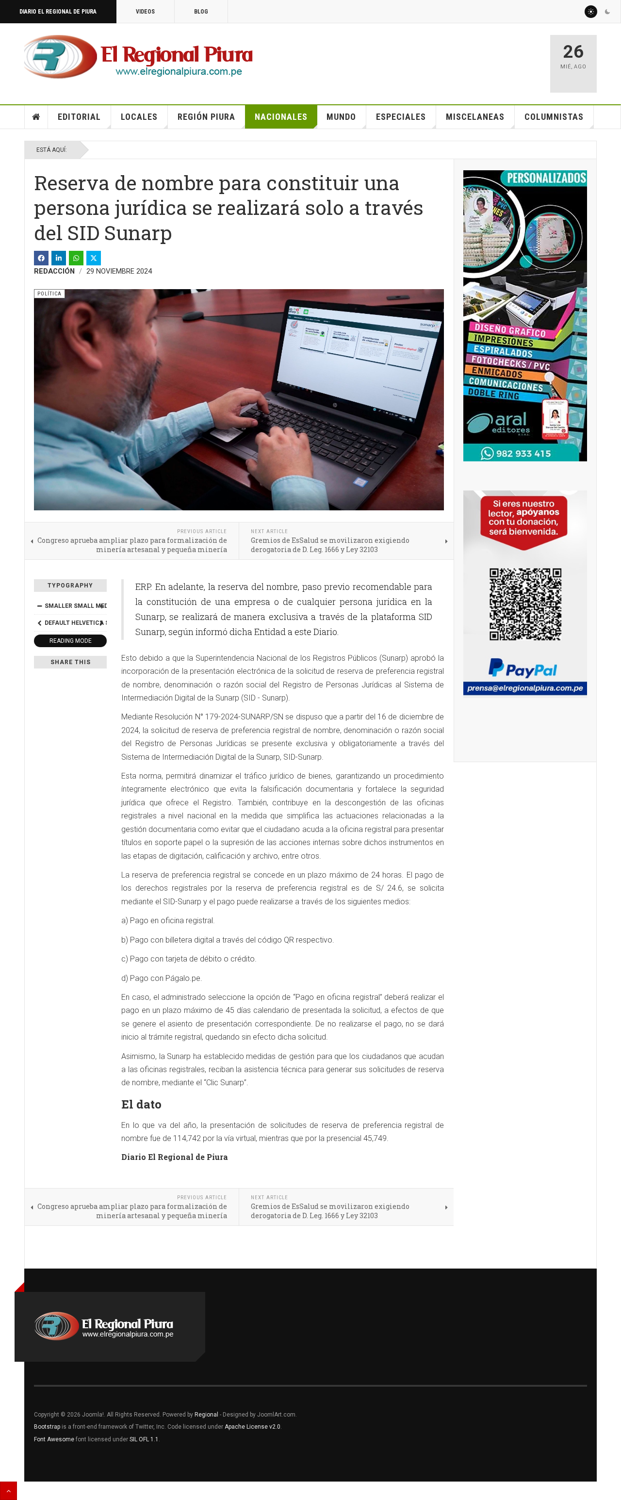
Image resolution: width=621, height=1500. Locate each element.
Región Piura (206, 117)
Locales (139, 117)
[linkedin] (58, 258)
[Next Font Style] (101, 623)
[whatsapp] (76, 258)
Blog (201, 11)
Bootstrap (47, 1426)
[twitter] (93, 258)
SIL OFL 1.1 (144, 1439)
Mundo (341, 117)
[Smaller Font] (39, 606)
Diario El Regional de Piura (58, 11)
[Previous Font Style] (39, 623)
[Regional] (138, 57)
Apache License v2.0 (252, 1426)
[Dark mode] (607, 11)
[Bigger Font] (101, 606)
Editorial (79, 117)
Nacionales (281, 117)
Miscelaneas (475, 117)
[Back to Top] (8, 1491)
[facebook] (41, 258)
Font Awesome (54, 1439)
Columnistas (554, 117)
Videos (145, 11)
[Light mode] (591, 11)
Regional (206, 1414)
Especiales (401, 117)
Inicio (36, 117)
